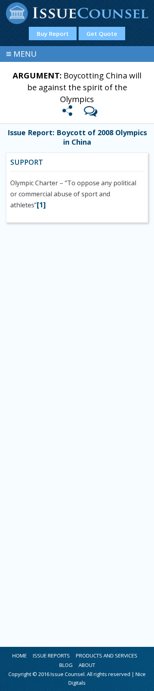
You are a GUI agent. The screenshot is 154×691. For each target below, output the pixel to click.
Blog (66, 665)
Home (19, 655)
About (87, 665)
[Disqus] (77, 333)
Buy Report (53, 33)
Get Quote (101, 33)
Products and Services (106, 655)
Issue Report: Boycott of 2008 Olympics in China (77, 137)
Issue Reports (51, 655)
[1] (41, 204)
